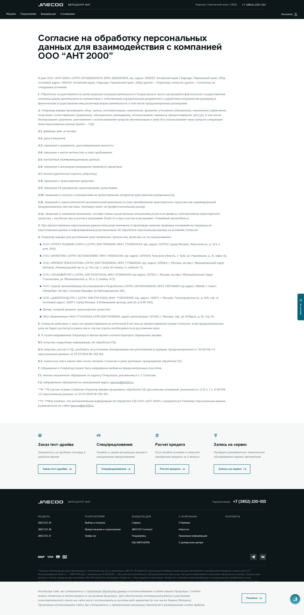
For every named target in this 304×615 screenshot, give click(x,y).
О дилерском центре (191, 542)
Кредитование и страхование (103, 529)
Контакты (232, 516)
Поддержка (139, 536)
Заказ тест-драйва (55, 469)
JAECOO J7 (44, 536)
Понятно (251, 598)
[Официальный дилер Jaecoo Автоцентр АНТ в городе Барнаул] (50, 4)
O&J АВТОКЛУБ (141, 542)
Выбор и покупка (95, 523)
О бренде (184, 523)
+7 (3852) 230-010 (249, 502)
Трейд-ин (90, 536)
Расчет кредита (170, 469)
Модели (11, 14)
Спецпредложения (113, 469)
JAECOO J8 (44, 529)
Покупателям (28, 14)
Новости (184, 529)
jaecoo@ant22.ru (121, 382)
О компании (67, 14)
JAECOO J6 (44, 523)
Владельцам (48, 14)
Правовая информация (193, 536)
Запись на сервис (230, 469)
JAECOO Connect (142, 529)
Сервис (136, 523)
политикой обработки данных (107, 591)
